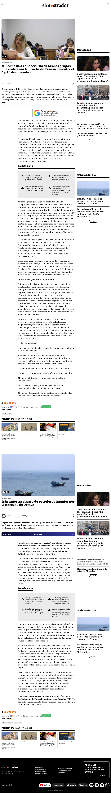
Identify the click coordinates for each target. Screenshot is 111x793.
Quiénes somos (38, 767)
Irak (16, 723)
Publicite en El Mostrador (65, 768)
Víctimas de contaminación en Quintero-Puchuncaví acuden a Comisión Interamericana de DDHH (93, 126)
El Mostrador (8, 83)
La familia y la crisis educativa (28, 433)
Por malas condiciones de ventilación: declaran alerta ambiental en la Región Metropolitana (90, 213)
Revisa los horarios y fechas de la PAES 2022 (66, 433)
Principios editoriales (40, 771)
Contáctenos (61, 772)
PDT (10, 414)
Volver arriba (5, 785)
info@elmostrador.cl (15, 774)
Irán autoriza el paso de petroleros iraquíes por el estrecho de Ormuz (90, 201)
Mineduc (4, 414)
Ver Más (92, 140)
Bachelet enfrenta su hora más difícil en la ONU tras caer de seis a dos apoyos (34, 188)
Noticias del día (86, 174)
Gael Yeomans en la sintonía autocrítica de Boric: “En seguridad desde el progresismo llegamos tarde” (92, 77)
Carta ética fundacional (41, 769)
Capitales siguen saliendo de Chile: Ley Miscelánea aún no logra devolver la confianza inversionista (61, 178)
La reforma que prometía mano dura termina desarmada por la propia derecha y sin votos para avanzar (61, 190)
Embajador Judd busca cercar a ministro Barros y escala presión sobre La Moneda (34, 178)
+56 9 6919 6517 (6, 774)
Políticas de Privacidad (41, 773)
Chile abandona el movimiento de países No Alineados (92, 134)
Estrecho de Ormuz (7, 723)
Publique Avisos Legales (64, 770)
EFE (11, 515)
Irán (20, 723)
